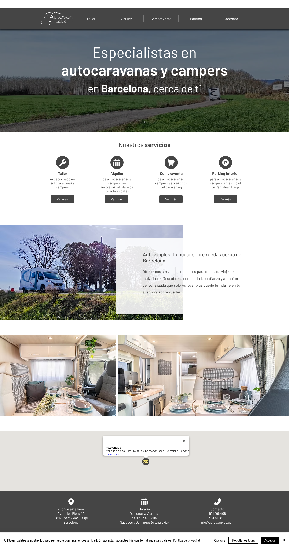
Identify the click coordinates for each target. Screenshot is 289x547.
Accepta (269, 540)
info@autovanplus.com (217, 522)
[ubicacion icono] (62, 162)
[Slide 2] (144, 122)
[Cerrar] (283, 540)
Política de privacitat (186, 540)
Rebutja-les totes (243, 540)
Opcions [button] (219, 540)
